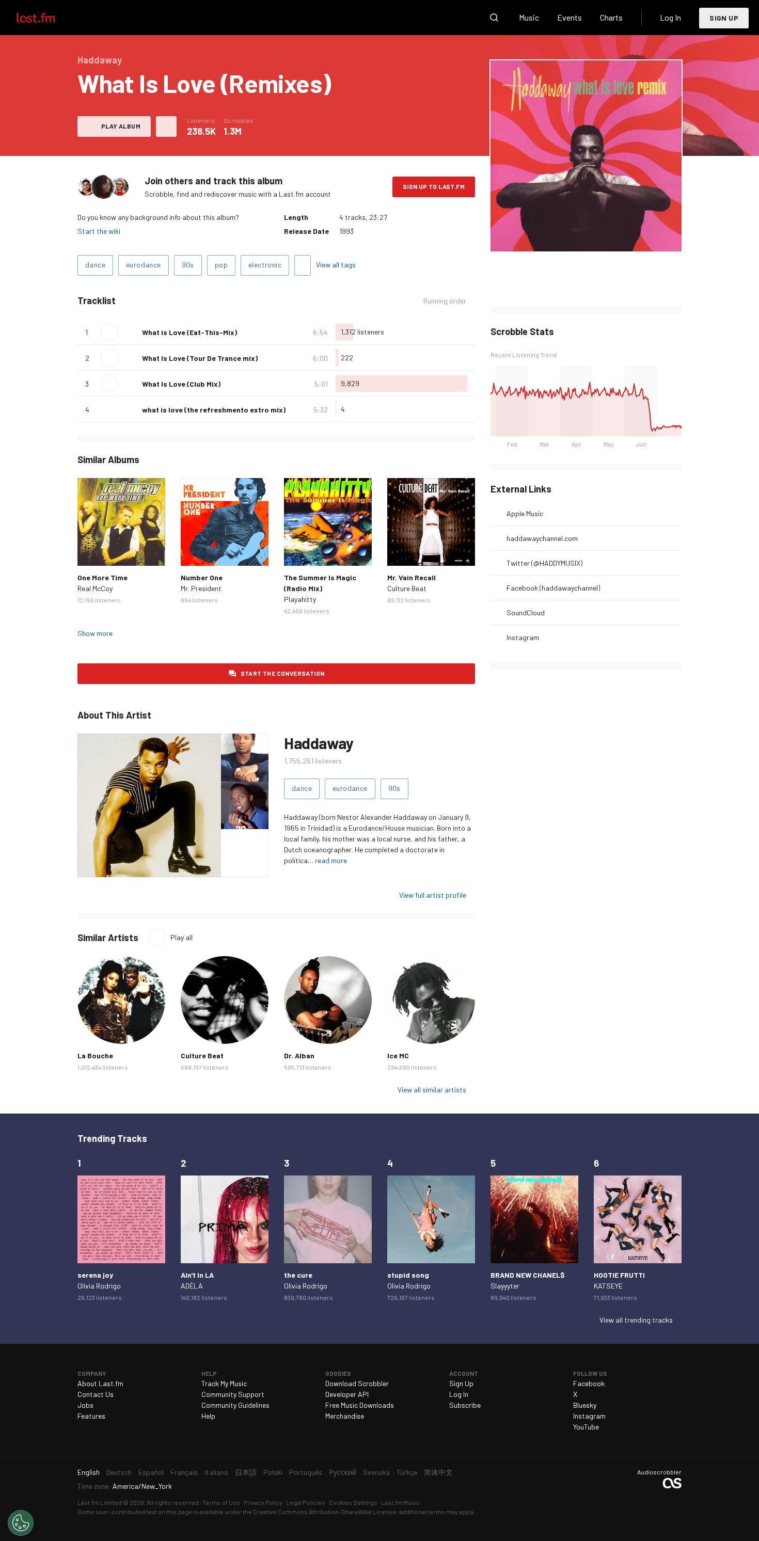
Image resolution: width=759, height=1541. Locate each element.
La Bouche (95, 1055)
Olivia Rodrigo (99, 1285)
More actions (166, 126)
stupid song (408, 1274)
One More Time (102, 577)
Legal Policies (305, 1502)
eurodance (143, 264)
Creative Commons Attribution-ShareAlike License (324, 1511)
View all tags (336, 264)
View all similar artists (432, 1089)
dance (95, 264)
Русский (342, 1472)
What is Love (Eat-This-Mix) (189, 332)
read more (331, 860)
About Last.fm (100, 1383)
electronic (264, 264)
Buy (93, 550)
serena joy (95, 1274)
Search (494, 17)
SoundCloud (526, 612)
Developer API (347, 1394)
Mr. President (201, 588)
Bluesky (584, 1405)
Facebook (589, 1383)
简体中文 (438, 1472)
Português (305, 1472)
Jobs (85, 1405)
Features (91, 1415)
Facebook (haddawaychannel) (553, 587)
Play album (120, 126)
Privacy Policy (263, 1502)
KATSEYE (608, 1285)
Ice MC (398, 1055)
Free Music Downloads (359, 1405)
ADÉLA (192, 1285)
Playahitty (300, 599)
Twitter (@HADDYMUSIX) (544, 563)
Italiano (216, 1472)
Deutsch (119, 1472)
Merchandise (344, 1415)
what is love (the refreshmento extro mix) (214, 409)
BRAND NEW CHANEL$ (528, 1274)
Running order (444, 301)
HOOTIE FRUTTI (619, 1274)
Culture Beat (406, 588)
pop (221, 264)
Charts (611, 17)
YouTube (586, 1426)
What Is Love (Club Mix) (181, 383)
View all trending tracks (636, 1319)
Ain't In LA (197, 1274)
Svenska (376, 1472)
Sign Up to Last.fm (434, 186)
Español (151, 1472)
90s (188, 264)
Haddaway (319, 743)
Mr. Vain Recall (411, 577)
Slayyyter (505, 1285)
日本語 (246, 1472)
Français (184, 1472)
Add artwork (586, 236)
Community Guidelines (235, 1405)
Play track (109, 332)
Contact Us (95, 1394)
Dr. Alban (299, 1055)
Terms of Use (221, 1502)
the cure (298, 1274)
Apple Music (525, 513)
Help (208, 1415)
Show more (95, 633)
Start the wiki (98, 231)
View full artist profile (432, 895)
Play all (181, 937)
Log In (670, 17)
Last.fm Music (400, 1502)
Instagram (523, 637)
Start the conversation (283, 673)
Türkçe (407, 1472)
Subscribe (465, 1405)
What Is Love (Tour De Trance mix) (200, 358)
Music (529, 17)
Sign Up (723, 17)
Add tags (302, 265)
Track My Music (224, 1383)
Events (569, 17)
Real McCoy (95, 588)
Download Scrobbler (357, 1383)
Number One (202, 577)
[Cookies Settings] (21, 1523)
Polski (272, 1472)
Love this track (130, 332)
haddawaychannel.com (542, 538)
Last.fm (47, 17)
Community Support (232, 1394)
